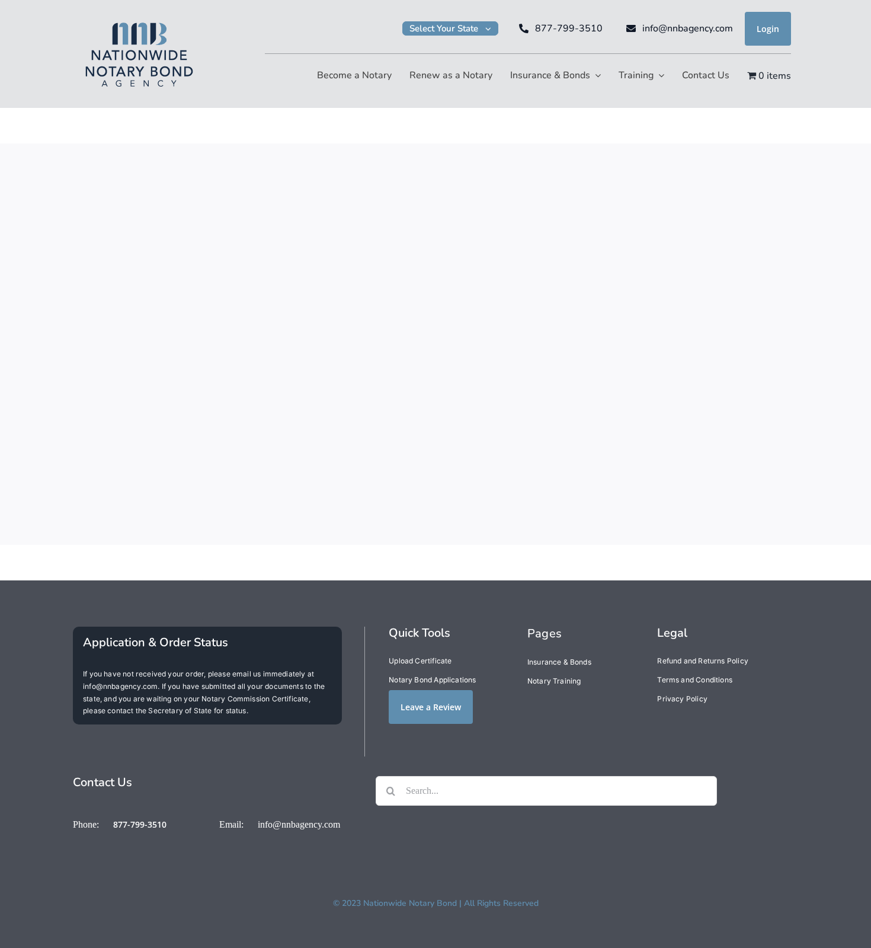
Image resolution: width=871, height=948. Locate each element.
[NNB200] (139, 21)
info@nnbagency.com (299, 824)
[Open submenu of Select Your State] (491, 28)
